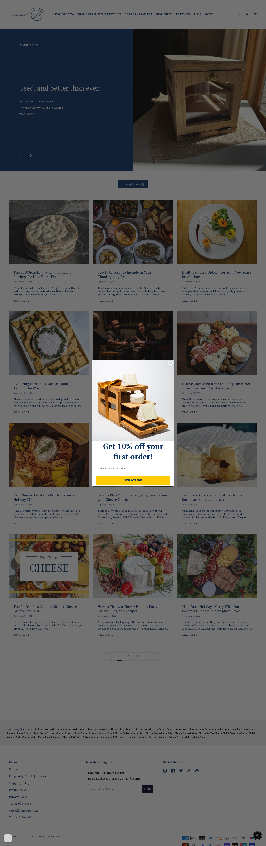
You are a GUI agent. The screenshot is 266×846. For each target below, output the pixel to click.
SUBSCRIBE (133, 480)
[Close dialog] (170, 363)
